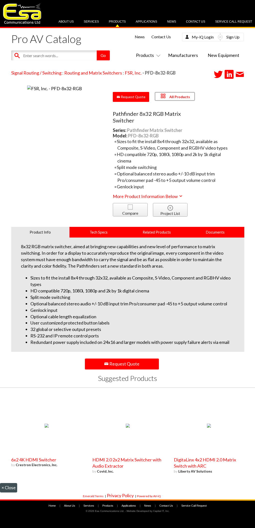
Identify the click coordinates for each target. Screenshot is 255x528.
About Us (66, 21)
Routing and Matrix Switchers (93, 73)
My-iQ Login (203, 37)
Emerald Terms (93, 496)
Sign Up (233, 37)
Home (52, 505)
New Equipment (223, 55)
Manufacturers (183, 55)
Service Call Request (233, 21)
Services (91, 21)
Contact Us (195, 21)
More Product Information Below (146, 196)
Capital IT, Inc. (161, 511)
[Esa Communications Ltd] (22, 22)
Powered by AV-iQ (149, 496)
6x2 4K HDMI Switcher (33, 459)
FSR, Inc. (133, 73)
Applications (146, 21)
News (171, 21)
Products (117, 21)
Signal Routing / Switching (36, 73)
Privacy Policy (120, 495)
